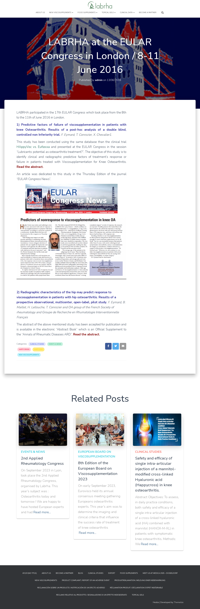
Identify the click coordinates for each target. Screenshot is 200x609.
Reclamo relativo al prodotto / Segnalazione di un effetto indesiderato (91, 595)
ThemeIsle (178, 602)
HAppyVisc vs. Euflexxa (33, 147)
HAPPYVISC (38, 349)
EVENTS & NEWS (55, 344)
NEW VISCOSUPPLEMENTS (60, 12)
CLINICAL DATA (126, 12)
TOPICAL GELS (108, 12)
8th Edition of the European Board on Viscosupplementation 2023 (97, 471)
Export (111, 573)
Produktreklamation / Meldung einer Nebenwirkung (139, 580)
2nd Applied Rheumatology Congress (42, 461)
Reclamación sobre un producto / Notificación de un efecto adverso (71, 588)
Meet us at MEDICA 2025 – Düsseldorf (160, 573)
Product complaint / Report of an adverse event (86, 580)
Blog (80, 573)
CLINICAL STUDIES (37, 344)
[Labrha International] (100, 5)
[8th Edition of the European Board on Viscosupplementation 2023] (100, 429)
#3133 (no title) (30, 573)
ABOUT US (40, 12)
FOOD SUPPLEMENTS (87, 12)
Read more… (42, 512)
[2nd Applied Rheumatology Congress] (43, 429)
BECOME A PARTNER (147, 12)
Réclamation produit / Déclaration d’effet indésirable (136, 588)
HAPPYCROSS (24, 349)
